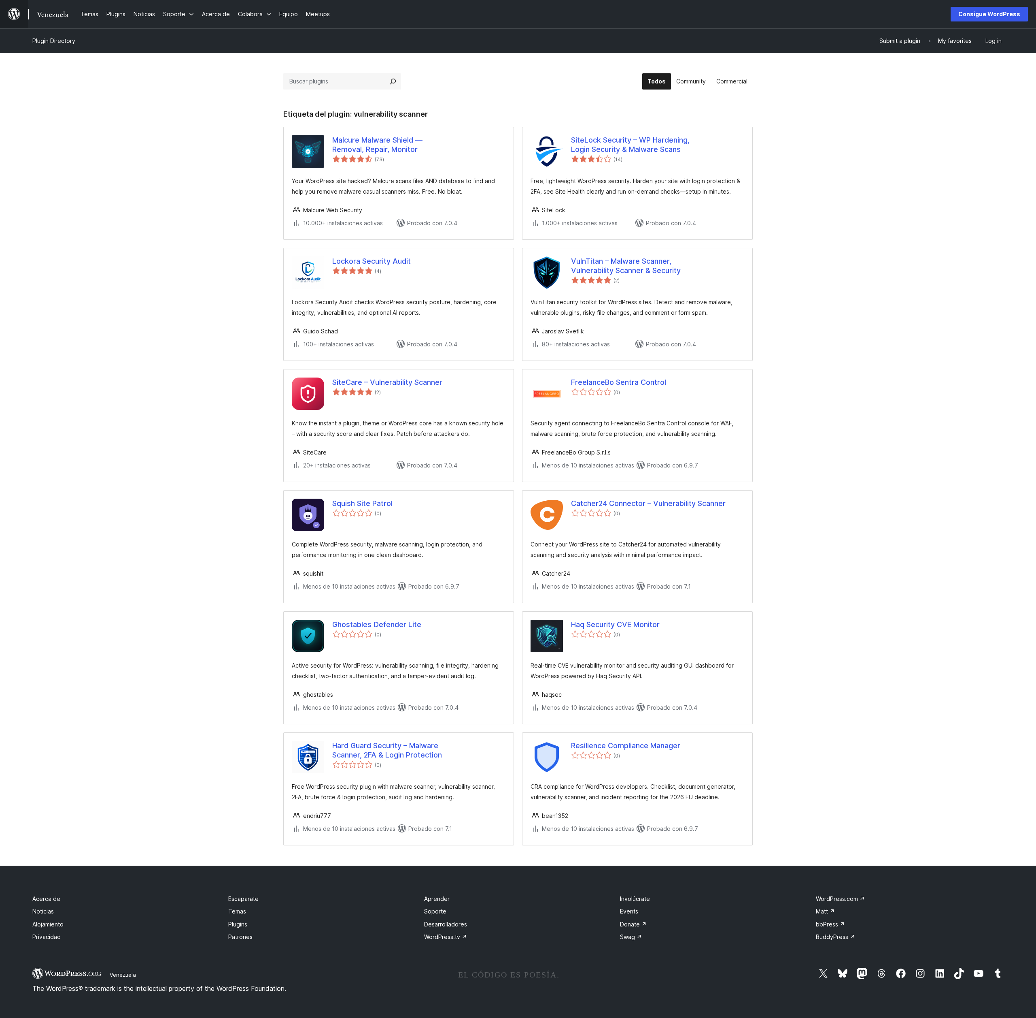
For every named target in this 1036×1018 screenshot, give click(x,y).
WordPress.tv (445, 936)
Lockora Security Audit (371, 261)
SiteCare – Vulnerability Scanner (387, 382)
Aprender (437, 898)
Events (629, 911)
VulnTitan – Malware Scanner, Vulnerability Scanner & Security (626, 266)
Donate (633, 924)
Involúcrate (635, 898)
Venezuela (123, 974)
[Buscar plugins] (393, 81)
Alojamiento (48, 924)
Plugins (237, 924)
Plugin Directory (53, 40)
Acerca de (46, 898)
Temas (237, 911)
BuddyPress (835, 936)
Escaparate (243, 898)
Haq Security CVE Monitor (615, 624)
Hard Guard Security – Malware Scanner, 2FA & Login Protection (387, 750)
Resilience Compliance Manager (625, 745)
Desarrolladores (445, 924)
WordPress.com (840, 898)
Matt (825, 911)
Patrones (240, 936)
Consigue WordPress (989, 14)
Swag (631, 936)
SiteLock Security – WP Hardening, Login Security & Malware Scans (630, 145)
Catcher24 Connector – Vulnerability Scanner (648, 503)
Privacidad (46, 936)
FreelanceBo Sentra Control (618, 382)
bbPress (830, 924)
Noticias (43, 911)
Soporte (435, 911)
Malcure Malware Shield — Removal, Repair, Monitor (377, 145)
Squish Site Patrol (362, 503)
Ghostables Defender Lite (376, 624)
